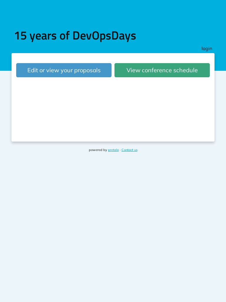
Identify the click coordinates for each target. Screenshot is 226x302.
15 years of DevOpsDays (75, 35)
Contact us (129, 150)
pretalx (113, 150)
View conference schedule (162, 70)
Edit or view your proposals (64, 70)
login (207, 48)
